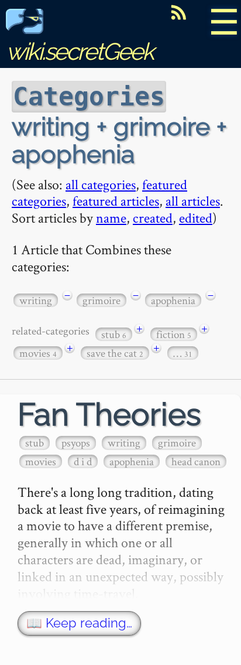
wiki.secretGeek (79, 51)
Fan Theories (109, 414)
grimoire (101, 300)
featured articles (116, 201)
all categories (101, 184)
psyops (75, 442)
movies (38, 353)
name (111, 218)
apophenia (173, 300)
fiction (173, 334)
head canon (196, 461)
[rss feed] (178, 12)
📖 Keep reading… (79, 623)
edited (195, 218)
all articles (193, 201)
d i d (83, 461)
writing (35, 300)
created (153, 218)
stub (113, 334)
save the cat (115, 353)
